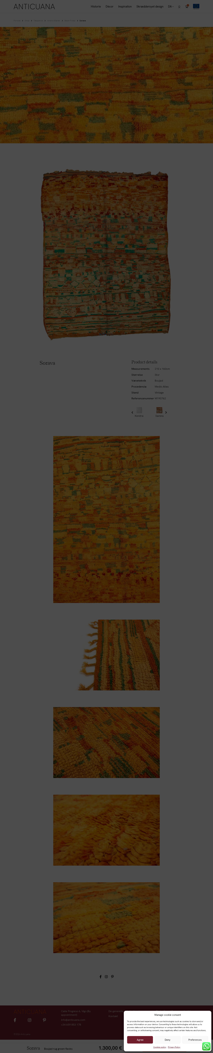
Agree (140, 1040)
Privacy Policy (174, 1047)
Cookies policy (159, 1047)
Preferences (195, 1040)
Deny (167, 1040)
